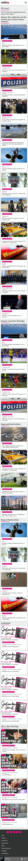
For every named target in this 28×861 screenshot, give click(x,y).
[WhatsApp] (8, 832)
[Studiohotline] (20, 832)
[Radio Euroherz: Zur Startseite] (12, 2)
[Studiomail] (17, 832)
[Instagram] (14, 832)
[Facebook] (11, 832)
